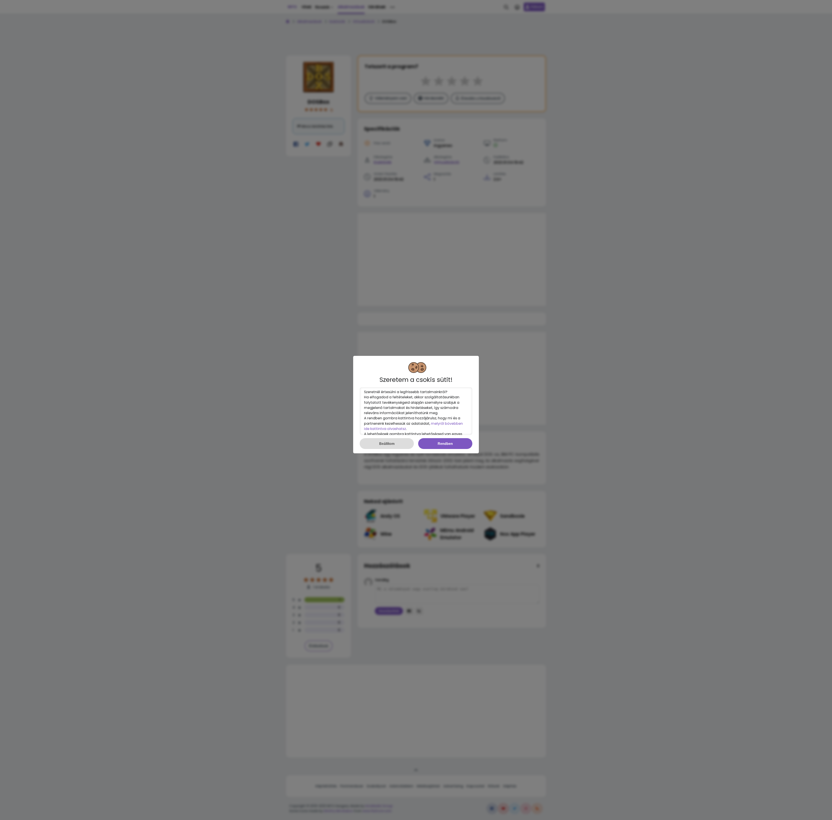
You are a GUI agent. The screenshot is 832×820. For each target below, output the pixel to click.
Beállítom (387, 444)
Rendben (445, 444)
